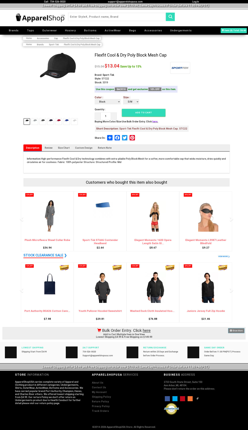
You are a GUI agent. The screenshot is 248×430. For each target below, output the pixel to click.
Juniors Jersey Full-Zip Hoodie (206, 311)
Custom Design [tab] (83, 147)
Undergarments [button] (181, 30)
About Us (97, 382)
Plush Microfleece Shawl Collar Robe (47, 240)
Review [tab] (48, 147)
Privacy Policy (101, 406)
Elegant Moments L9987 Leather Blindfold (205, 242)
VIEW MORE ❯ (224, 256)
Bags (132, 30)
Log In (195, 1)
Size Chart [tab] (64, 147)
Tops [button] (30, 30)
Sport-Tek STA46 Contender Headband (100, 242)
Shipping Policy (101, 396)
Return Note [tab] (105, 147)
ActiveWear (113, 30)
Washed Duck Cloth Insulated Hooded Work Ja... (153, 311)
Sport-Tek (108, 75)
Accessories (153, 30)
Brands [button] (14, 30)
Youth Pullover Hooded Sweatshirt (100, 311)
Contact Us (99, 387)
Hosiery (70, 30)
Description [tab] (32, 147)
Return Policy (100, 401)
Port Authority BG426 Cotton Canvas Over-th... (47, 311)
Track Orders (100, 411)
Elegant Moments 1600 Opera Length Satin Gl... (152, 242)
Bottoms (90, 30)
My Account (99, 392)
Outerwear (49, 30)
